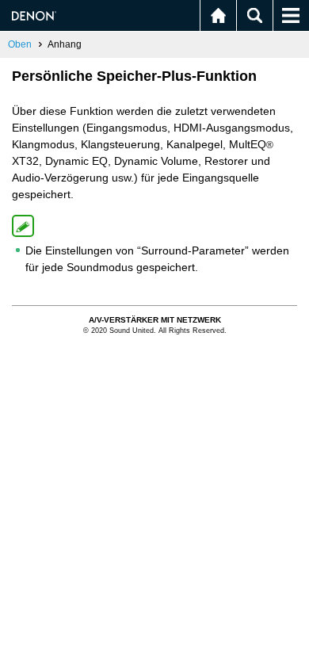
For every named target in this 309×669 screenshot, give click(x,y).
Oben (20, 44)
